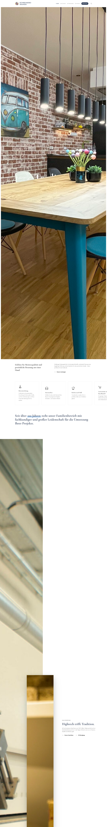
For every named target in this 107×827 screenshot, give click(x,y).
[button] (60, 372)
